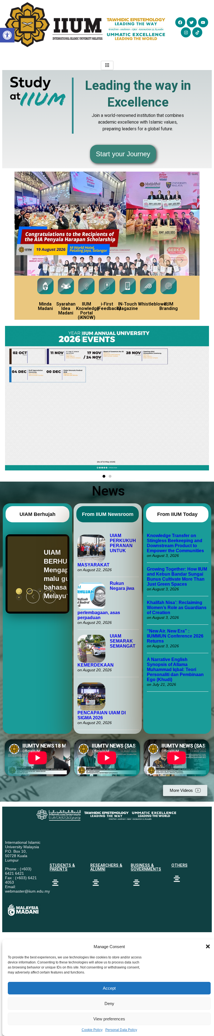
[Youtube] (203, 22)
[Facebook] (180, 22)
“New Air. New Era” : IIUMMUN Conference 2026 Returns (175, 636)
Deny (109, 1003)
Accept (109, 988)
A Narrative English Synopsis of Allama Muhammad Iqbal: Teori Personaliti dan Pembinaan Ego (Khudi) (175, 669)
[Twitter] (192, 22)
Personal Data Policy (121, 1030)
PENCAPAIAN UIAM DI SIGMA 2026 (101, 715)
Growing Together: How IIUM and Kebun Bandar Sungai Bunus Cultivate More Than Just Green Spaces (177, 576)
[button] (208, 946)
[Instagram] (186, 32)
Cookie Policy (92, 1030)
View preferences (109, 1018)
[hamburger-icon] (107, 65)
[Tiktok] (197, 32)
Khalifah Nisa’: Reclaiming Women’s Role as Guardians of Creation (176, 607)
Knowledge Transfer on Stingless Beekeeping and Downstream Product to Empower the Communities (176, 543)
